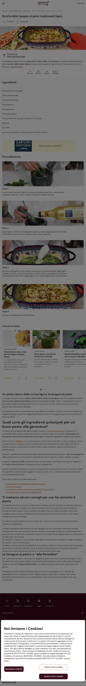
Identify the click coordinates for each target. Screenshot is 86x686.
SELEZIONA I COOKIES (14, 669)
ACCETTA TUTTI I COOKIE (53, 676)
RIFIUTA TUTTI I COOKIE (53, 667)
